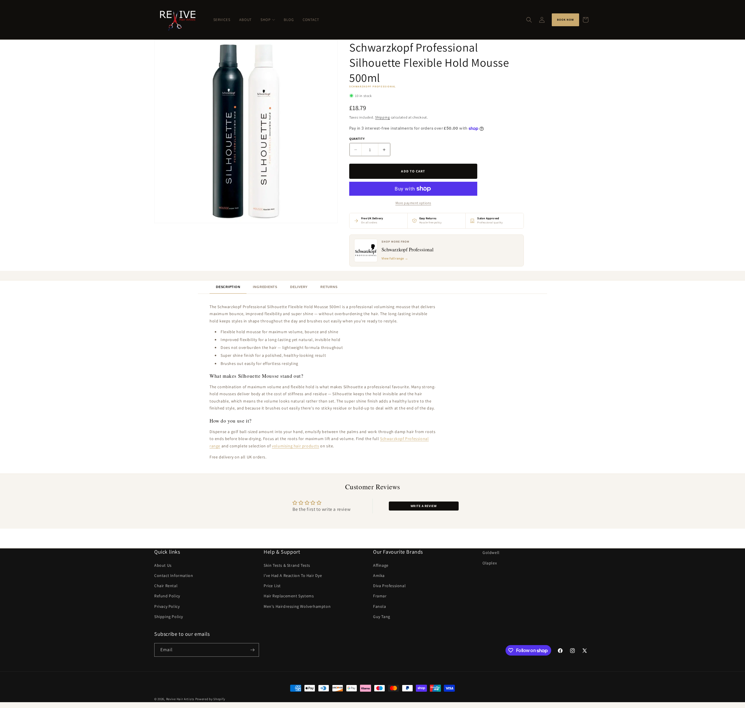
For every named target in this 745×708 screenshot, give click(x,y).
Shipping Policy (168, 616)
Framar (380, 595)
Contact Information (173, 575)
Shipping (382, 117)
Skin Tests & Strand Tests (287, 565)
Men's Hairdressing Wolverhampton (297, 606)
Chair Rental (166, 585)
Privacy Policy (167, 606)
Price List (272, 585)
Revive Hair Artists (180, 699)
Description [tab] (228, 287)
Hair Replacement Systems (289, 595)
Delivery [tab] (299, 287)
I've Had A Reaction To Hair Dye (293, 575)
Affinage (381, 565)
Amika (379, 575)
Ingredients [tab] (265, 287)
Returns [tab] (328, 287)
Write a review (424, 506)
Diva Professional (389, 585)
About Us (163, 565)
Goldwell (491, 552)
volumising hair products (295, 446)
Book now (565, 20)
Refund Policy (167, 595)
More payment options (413, 203)
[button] (529, 19)
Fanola (379, 606)
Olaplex (490, 563)
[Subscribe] (252, 650)
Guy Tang (381, 616)
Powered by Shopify (210, 699)
